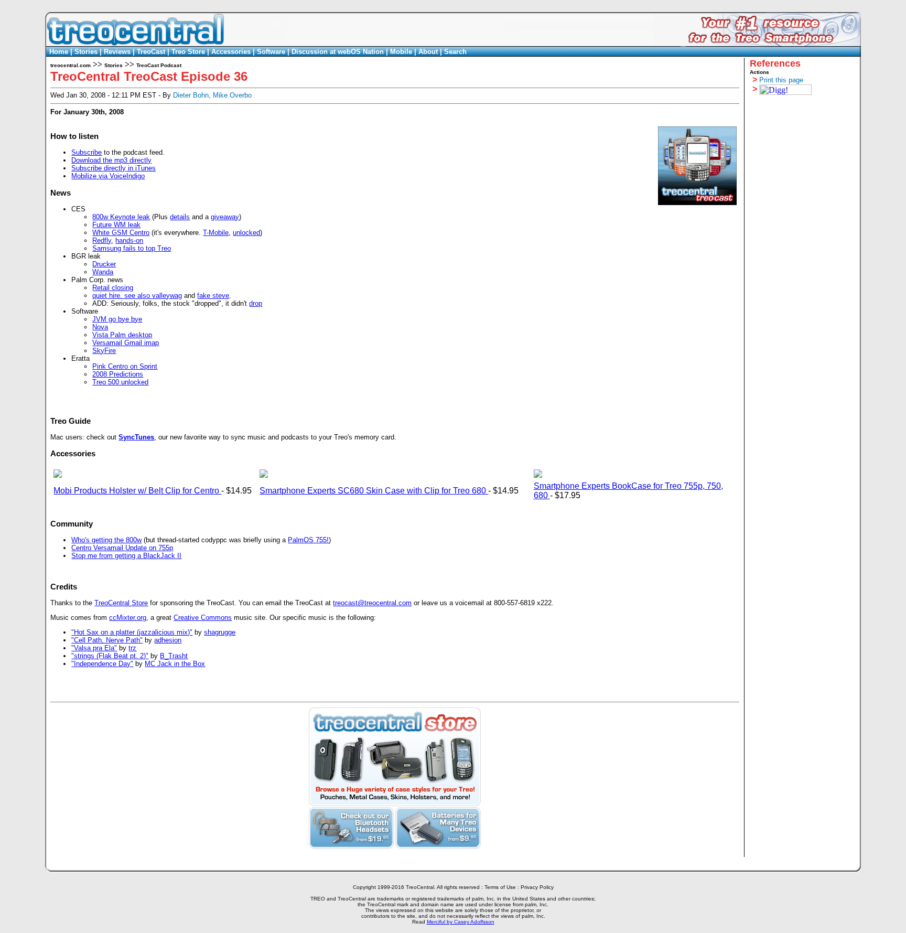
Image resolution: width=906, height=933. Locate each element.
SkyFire (104, 351)
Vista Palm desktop (122, 335)
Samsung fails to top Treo (131, 248)
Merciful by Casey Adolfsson (460, 922)
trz (132, 648)
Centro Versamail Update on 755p (122, 548)
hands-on (129, 240)
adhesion (167, 640)
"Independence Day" (102, 664)
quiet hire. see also (122, 295)
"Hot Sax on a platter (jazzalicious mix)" (131, 632)
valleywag (167, 295)
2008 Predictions (117, 374)
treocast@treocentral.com (372, 603)
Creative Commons (203, 617)
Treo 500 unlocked (120, 382)
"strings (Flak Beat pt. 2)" (109, 656)
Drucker (104, 264)
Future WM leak (116, 225)
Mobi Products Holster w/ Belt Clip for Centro (137, 490)
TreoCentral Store (121, 603)
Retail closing (112, 288)
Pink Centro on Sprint (124, 366)
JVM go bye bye (117, 319)
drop (255, 303)
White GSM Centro (120, 233)
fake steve (213, 295)
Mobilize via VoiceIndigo (108, 176)
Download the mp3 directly (111, 160)
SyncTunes (136, 437)
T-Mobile (216, 233)
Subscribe (86, 152)
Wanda (102, 272)
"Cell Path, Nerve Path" (107, 640)
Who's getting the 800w (106, 540)
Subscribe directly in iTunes (113, 168)
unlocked (246, 233)
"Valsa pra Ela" (94, 648)
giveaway (225, 217)
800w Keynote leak (121, 217)
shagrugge (219, 632)
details (180, 217)
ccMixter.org (127, 617)
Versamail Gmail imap (125, 343)
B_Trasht (174, 656)
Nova (100, 327)
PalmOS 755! (308, 540)
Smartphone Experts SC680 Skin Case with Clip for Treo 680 (374, 490)
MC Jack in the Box (175, 664)
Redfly (101, 240)
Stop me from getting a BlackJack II (126, 556)
